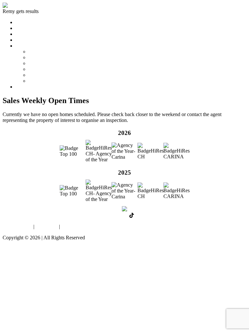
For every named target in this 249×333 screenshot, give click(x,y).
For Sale (24, 22)
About (22, 45)
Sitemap (69, 226)
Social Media (42, 75)
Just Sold (25, 28)
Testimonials (41, 63)
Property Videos (45, 69)
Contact (23, 86)
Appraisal (25, 40)
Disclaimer (47, 226)
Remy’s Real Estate (48, 51)
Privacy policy (17, 226)
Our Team (39, 57)
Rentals (23, 34)
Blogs (35, 81)
